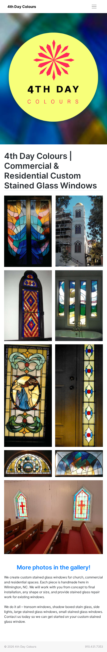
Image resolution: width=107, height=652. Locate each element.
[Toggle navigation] (94, 7)
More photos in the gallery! (53, 567)
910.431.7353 (94, 646)
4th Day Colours (21, 6)
